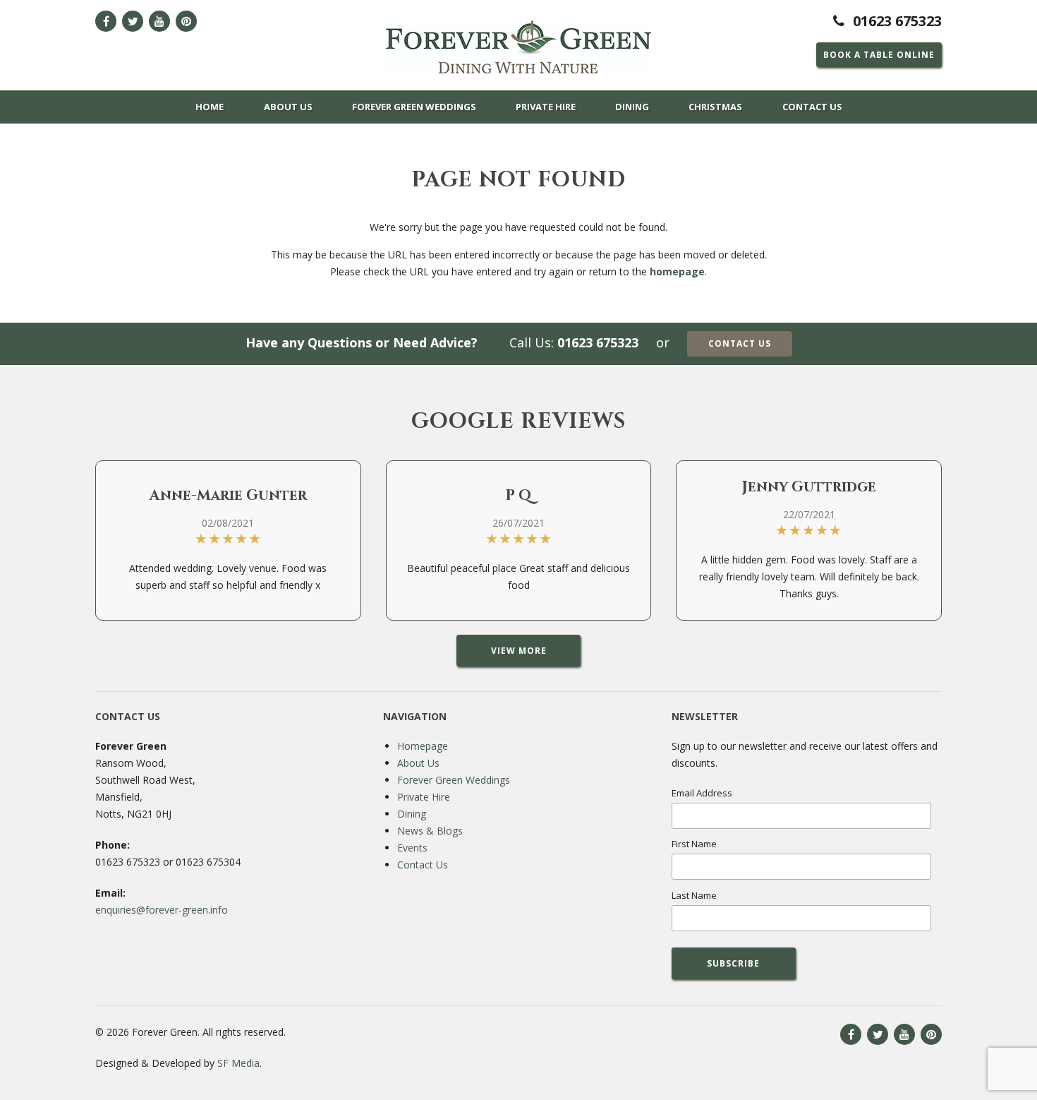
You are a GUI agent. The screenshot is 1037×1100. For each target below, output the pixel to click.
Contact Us (812, 106)
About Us (288, 106)
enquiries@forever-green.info (161, 909)
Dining (632, 106)
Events (412, 847)
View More (519, 651)
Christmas (715, 106)
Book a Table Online (879, 55)
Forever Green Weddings (414, 106)
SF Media (238, 1063)
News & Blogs (430, 830)
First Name (694, 843)
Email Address (702, 793)
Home (209, 106)
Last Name (694, 895)
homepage (677, 271)
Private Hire (546, 106)
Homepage (422, 746)
